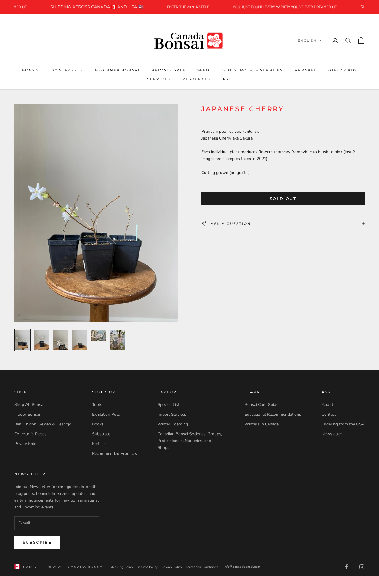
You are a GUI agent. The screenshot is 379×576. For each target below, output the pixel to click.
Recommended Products (114, 453)
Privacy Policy (171, 567)
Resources (196, 79)
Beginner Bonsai (117, 70)
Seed (203, 70)
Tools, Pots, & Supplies (252, 70)
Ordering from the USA (343, 424)
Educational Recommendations (273, 414)
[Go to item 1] (22, 340)
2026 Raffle (67, 70)
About (327, 404)
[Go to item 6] (117, 340)
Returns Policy (147, 567)
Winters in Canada (262, 424)
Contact (329, 414)
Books (98, 424)
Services (158, 79)
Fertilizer (100, 444)
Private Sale (169, 70)
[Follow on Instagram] (362, 567)
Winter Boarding (173, 424)
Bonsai (31, 70)
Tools (97, 404)
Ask (227, 79)
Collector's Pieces (30, 434)
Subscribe (37, 542)
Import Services (172, 414)
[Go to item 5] (98, 335)
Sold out (283, 198)
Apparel (306, 70)
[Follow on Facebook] (346, 567)
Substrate (101, 434)
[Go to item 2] (41, 340)
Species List (168, 404)
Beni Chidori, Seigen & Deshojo (42, 424)
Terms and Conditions (202, 567)
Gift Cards (342, 70)
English (307, 41)
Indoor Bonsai (27, 414)
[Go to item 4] (79, 340)
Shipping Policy (121, 567)
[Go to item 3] (60, 340)
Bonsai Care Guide (261, 404)
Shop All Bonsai (29, 404)
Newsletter (332, 434)
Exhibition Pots (106, 414)
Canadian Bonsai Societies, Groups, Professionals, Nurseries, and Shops (190, 440)
